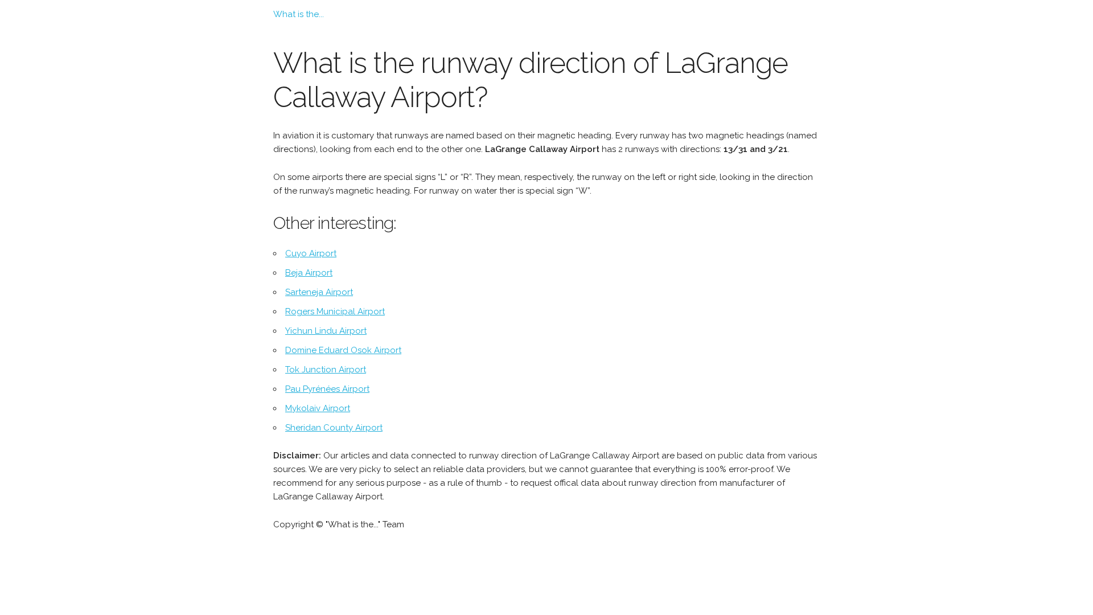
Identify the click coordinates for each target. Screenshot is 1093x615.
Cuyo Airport (310, 253)
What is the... (298, 14)
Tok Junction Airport (325, 369)
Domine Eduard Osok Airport (343, 350)
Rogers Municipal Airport (335, 311)
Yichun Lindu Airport (326, 331)
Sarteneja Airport (319, 292)
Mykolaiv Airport (317, 408)
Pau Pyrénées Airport (327, 389)
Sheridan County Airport (334, 428)
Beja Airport (308, 273)
